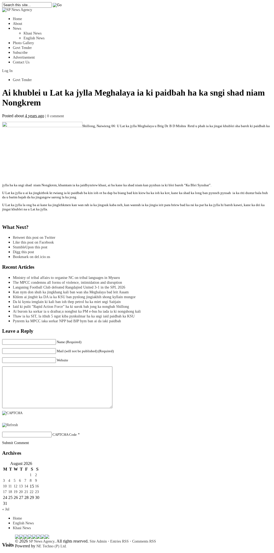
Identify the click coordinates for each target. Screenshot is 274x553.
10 (5, 486)
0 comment (55, 116)
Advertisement (24, 57)
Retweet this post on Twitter (34, 238)
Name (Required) (69, 342)
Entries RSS (119, 541)
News (17, 28)
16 (37, 486)
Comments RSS (144, 541)
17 (5, 492)
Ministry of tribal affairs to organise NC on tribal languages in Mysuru (66, 278)
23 (37, 492)
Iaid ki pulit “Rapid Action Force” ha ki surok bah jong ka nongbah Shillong (72, 307)
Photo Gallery (23, 43)
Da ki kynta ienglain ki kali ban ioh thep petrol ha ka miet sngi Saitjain (67, 302)
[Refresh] (10, 425)
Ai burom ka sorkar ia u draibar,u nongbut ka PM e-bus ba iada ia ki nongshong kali (77, 311)
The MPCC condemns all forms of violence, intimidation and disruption (67, 283)
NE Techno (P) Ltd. (51, 546)
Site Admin (98, 541)
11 (10, 486)
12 (15, 486)
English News (34, 38)
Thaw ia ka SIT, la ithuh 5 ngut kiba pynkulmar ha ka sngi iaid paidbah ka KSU (74, 316)
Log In (7, 71)
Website (62, 360)
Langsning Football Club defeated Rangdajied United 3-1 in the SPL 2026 (70, 287)
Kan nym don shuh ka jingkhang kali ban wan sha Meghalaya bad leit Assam (71, 292)
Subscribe (20, 53)
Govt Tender (22, 48)
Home (17, 19)
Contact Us (21, 62)
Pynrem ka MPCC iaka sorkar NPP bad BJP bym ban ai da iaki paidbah (67, 321)
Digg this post (23, 252)
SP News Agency (42, 541)
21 (26, 492)
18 (10, 492)
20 (21, 492)
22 (31, 492)
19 (15, 492)
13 (21, 486)
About (17, 24)
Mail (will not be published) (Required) (85, 351)
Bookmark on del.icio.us (31, 257)
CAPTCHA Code (64, 435)
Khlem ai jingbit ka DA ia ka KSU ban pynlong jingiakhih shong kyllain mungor (74, 297)
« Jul (5, 509)
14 (26, 486)
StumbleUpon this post (30, 247)
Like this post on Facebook (33, 242)
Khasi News (32, 33)
